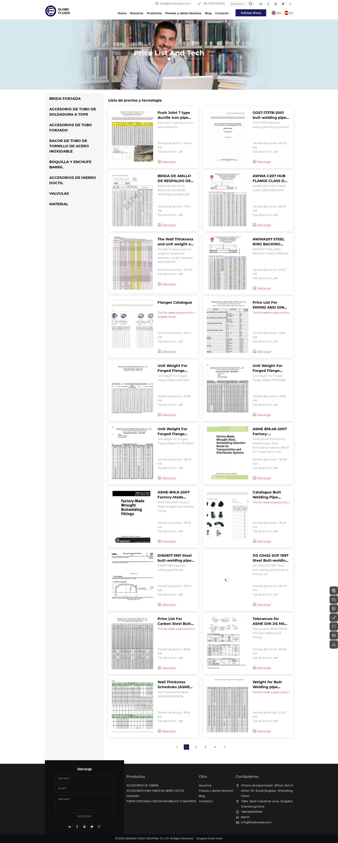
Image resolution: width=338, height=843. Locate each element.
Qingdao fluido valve (209, 839)
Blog (208, 13)
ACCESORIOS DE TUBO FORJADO (70, 127)
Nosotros (136, 13)
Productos (154, 13)
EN (279, 13)
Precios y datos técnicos (183, 13)
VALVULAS (59, 193)
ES (291, 13)
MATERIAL (58, 203)
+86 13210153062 (213, 3)
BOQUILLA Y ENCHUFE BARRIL (70, 164)
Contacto (222, 13)
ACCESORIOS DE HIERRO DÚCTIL (72, 180)
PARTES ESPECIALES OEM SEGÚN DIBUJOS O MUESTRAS (161, 801)
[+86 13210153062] (334, 617)
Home (122, 13)
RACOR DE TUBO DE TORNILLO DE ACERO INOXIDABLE (69, 145)
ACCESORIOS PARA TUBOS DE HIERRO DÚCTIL (155, 791)
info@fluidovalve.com (175, 3)
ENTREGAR (84, 816)
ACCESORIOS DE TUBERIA (143, 785)
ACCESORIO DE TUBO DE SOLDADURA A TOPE (72, 111)
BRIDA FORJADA (65, 98)
